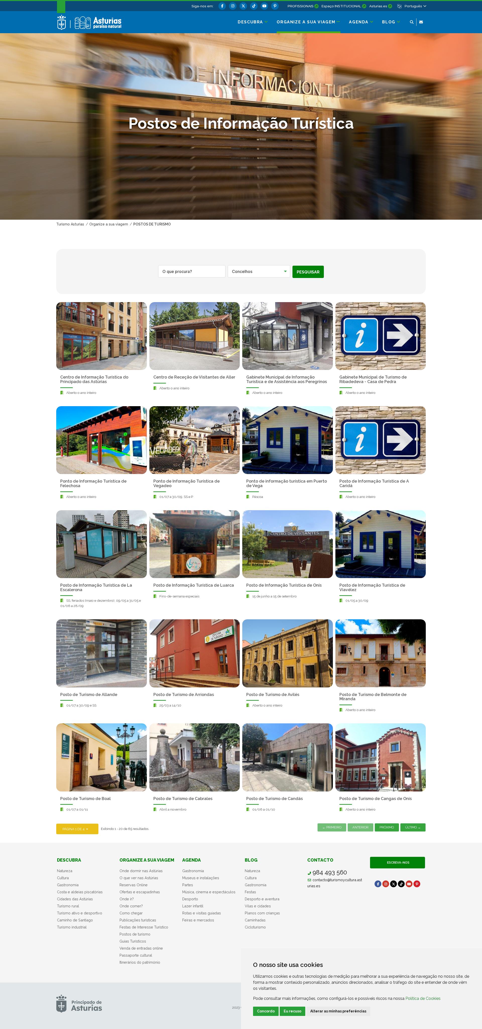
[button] (415, 6)
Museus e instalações (200, 878)
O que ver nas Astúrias (138, 878)
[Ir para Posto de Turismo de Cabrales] (194, 757)
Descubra (69, 860)
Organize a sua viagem (146, 860)
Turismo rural (68, 906)
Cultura (63, 878)
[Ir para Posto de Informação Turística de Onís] (287, 544)
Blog (251, 860)
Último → (413, 827)
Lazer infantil (192, 906)
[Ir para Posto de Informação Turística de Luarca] (194, 544)
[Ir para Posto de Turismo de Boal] (101, 757)
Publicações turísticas (137, 920)
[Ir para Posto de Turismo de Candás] (287, 757)
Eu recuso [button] (292, 1011)
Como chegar (131, 913)
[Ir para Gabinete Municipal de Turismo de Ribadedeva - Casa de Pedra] (380, 336)
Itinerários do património (139, 962)
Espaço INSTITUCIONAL (341, 6)
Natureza (64, 871)
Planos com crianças (262, 913)
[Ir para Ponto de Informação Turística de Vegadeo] (194, 440)
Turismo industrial (72, 927)
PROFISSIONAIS (301, 6)
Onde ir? (126, 899)
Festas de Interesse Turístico (143, 927)
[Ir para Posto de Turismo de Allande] (101, 653)
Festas (250, 892)
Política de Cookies (423, 998)
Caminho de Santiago (75, 920)
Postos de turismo (134, 934)
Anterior (360, 827)
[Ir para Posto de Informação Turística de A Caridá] (380, 440)
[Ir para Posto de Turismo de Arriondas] (194, 653)
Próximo (387, 827)
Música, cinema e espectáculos (208, 892)
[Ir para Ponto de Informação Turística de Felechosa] (101, 440)
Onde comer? (131, 906)
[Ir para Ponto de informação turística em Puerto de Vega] (287, 440)
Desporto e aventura (262, 899)
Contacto (320, 860)
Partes (187, 885)
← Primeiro (331, 827)
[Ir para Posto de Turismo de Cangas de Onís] (380, 757)
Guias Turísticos (132, 941)
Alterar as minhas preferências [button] (338, 1011)
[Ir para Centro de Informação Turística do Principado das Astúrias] (101, 336)
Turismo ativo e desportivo (79, 913)
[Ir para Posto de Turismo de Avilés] (287, 653)
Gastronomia (68, 885)
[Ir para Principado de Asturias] (79, 1003)
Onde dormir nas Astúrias (141, 871)
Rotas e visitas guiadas (201, 913)
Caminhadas (255, 920)
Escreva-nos (397, 862)
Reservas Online (133, 885)
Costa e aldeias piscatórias (80, 892)
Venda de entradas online (141, 948)
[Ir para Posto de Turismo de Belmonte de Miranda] (380, 653)
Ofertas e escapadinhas (139, 892)
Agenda (191, 860)
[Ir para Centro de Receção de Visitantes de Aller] (194, 336)
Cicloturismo (255, 927)
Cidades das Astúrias (75, 899)
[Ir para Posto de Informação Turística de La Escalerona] (101, 544)
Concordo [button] (266, 1011)
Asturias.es (378, 6)
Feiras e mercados (198, 920)
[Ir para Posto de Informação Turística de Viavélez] (380, 544)
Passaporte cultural (135, 955)
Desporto (190, 899)
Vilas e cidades (258, 906)
